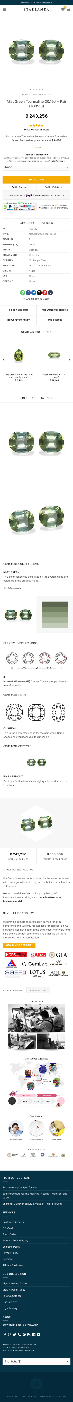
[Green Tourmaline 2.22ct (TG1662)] (54, 355)
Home (25, 94)
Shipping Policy (11, 1246)
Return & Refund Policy (15, 1240)
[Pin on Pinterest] (44, 292)
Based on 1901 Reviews (36, 130)
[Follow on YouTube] (38, 1335)
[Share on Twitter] (33, 292)
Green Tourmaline (41, 94)
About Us (20, 1396)
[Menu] (4, 9)
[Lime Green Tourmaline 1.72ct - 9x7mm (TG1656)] (19, 355)
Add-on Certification (36, 154)
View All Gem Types (14, 1289)
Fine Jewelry (10, 1301)
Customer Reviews (13, 1222)
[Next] (69, 359)
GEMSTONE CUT (13, 746)
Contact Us (59, 1396)
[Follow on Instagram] (9, 1335)
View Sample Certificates (55, 161)
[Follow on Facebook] (5, 1335)
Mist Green (11, 572)
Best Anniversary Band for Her (20, 1187)
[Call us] (19, 1335)
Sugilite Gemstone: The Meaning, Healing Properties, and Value (35, 1195)
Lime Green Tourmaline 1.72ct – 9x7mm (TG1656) (18, 376)
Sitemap (7, 1259)
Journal (31, 1396)
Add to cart (36, 179)
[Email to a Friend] (39, 292)
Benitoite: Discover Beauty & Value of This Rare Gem (32, 1203)
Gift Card (8, 1228)
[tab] (13, 990)
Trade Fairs (45, 1396)
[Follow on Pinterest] (24, 1335)
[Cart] (68, 9)
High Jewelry (10, 1308)
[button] (3, 50)
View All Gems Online (15, 1283)
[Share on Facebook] (28, 292)
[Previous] (4, 359)
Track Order (9, 1234)
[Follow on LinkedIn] (33, 1335)
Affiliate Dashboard (13, 1265)
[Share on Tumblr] (50, 292)
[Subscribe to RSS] (29, 1335)
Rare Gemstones (12, 1295)
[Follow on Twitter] (14, 1335)
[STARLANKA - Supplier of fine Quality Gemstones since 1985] (36, 9)
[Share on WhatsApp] (22, 292)
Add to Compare (19, 187)
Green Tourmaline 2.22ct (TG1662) (54, 376)
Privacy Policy (10, 1252)
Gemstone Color (15, 563)
